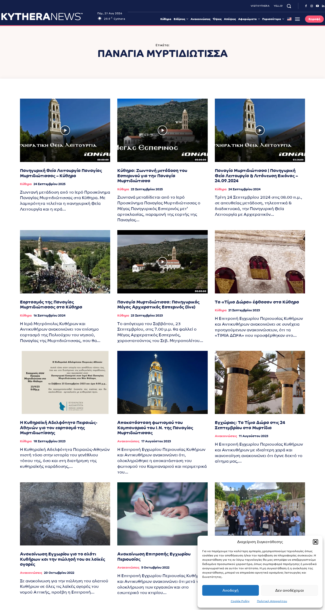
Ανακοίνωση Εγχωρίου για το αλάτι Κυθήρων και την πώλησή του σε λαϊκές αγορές (62, 559)
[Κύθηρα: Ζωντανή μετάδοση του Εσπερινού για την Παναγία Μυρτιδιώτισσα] (162, 130)
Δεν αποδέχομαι (289, 590)
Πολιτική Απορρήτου (272, 601)
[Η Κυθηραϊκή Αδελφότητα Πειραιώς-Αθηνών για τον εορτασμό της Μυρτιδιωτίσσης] (65, 382)
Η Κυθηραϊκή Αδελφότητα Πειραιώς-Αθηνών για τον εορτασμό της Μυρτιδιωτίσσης (58, 427)
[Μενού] (297, 19)
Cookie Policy (240, 601)
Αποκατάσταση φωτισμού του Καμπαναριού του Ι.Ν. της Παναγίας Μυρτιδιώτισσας (155, 427)
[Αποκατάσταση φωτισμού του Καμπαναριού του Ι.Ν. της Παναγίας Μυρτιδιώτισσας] (162, 382)
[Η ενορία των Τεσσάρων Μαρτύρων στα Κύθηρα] (260, 514)
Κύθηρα (26, 184)
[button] (315, 541)
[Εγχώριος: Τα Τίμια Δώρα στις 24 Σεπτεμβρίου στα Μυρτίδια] (260, 382)
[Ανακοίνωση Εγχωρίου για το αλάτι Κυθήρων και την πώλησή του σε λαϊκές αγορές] (65, 514)
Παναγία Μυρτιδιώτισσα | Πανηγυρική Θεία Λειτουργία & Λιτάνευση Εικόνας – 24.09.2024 (256, 175)
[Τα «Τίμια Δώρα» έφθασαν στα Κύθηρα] (260, 261)
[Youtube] (317, 6)
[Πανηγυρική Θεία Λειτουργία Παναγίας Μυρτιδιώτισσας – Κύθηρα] (65, 130)
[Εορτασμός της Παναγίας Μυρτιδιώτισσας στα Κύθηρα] (65, 261)
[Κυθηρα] (48, 16)
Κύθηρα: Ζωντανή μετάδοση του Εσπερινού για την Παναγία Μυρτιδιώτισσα (152, 175)
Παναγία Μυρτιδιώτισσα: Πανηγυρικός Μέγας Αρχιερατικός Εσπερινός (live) (158, 304)
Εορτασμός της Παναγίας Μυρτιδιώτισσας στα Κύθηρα (51, 304)
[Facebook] (306, 6)
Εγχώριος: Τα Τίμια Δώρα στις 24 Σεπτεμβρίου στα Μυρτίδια (250, 425)
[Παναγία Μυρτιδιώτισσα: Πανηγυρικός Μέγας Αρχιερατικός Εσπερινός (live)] (162, 261)
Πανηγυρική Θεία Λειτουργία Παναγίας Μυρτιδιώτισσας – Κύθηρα (61, 173)
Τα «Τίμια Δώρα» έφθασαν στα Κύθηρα (257, 301)
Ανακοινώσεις (128, 441)
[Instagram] (312, 6)
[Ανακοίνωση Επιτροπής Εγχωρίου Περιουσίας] (162, 514)
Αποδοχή (230, 590)
